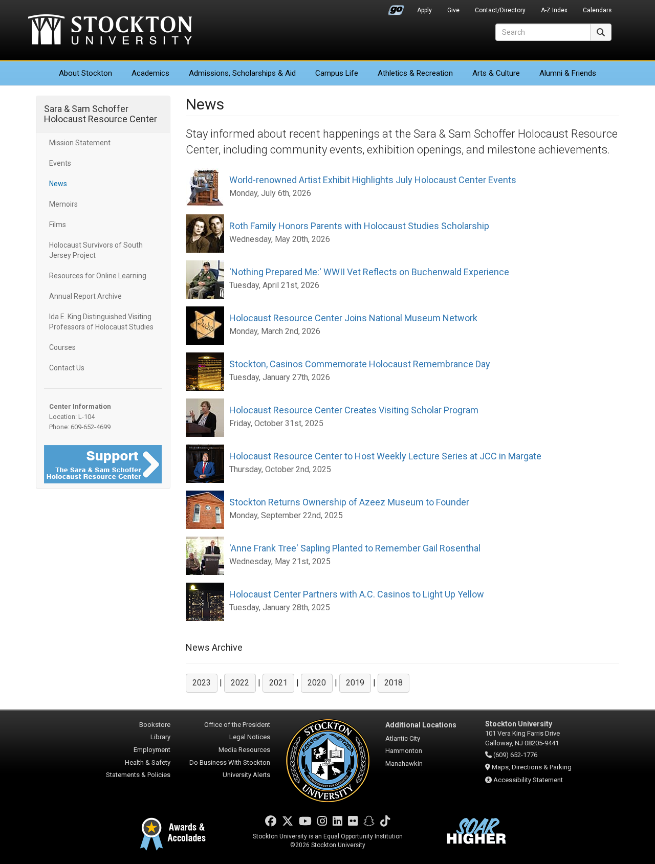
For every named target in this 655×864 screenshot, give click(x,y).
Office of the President (237, 724)
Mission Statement (80, 143)
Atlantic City (402, 738)
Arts (496, 73)
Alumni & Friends (567, 73)
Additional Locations (420, 725)
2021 (278, 683)
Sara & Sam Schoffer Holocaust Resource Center (100, 113)
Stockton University (110, 30)
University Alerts (246, 775)
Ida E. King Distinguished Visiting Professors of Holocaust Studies (101, 322)
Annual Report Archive (85, 296)
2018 (393, 683)
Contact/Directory (500, 10)
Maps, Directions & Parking (532, 767)
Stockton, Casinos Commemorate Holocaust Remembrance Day (359, 364)
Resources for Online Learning (97, 276)
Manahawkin (404, 763)
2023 (201, 683)
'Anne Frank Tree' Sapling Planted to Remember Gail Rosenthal (355, 548)
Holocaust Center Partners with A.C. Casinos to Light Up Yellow (356, 594)
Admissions (242, 73)
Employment (152, 750)
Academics (150, 73)
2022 (240, 683)
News (58, 184)
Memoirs (63, 204)
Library (160, 737)
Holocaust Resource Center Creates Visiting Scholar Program (353, 410)
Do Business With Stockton (229, 762)
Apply (424, 10)
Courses (62, 347)
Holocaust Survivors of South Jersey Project (96, 250)
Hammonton (403, 751)
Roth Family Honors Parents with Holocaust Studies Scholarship (359, 225)
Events (60, 163)
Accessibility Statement (528, 780)
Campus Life (336, 73)
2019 (355, 683)
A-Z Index (554, 10)
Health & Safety (147, 762)
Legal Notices (249, 737)
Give (453, 10)
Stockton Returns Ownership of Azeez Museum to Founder (349, 502)
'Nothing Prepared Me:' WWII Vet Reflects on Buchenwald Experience (369, 272)
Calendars (597, 10)
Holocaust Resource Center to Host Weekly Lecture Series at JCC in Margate (385, 456)
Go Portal (396, 7)
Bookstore (154, 724)
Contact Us (66, 368)
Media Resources (244, 750)
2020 (317, 683)
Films (57, 224)
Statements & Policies (138, 775)
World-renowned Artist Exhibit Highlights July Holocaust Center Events (372, 179)
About (85, 73)
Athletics (415, 73)
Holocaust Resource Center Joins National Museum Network (353, 318)
